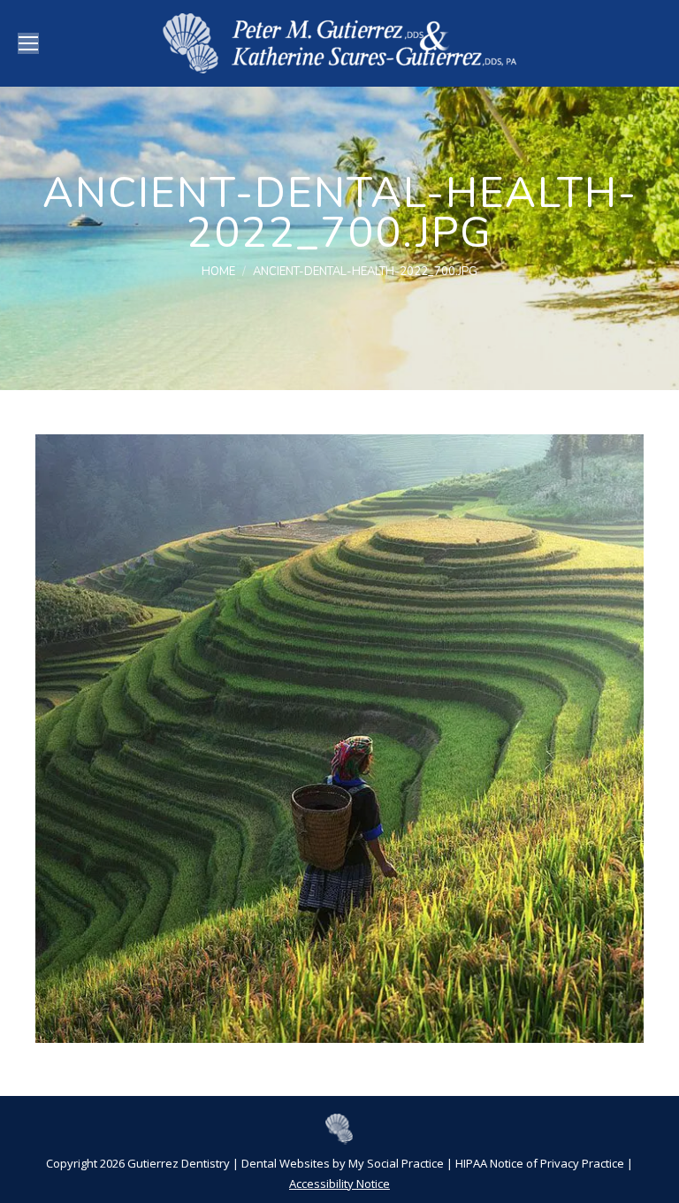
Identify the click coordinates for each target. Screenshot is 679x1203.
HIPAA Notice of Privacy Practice (539, 1163)
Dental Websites (285, 1163)
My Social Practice (395, 1163)
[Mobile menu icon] (28, 43)
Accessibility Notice (339, 1184)
